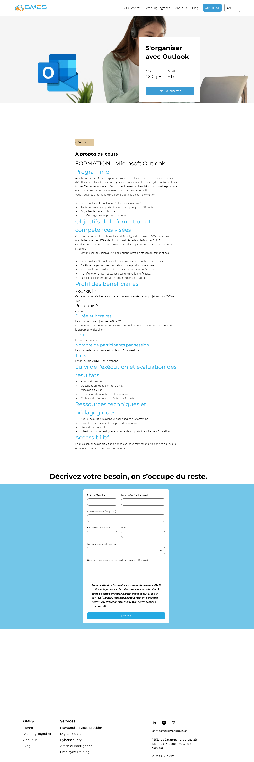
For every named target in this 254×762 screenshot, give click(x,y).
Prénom (97, 495)
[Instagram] (174, 723)
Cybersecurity (71, 740)
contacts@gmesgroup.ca (169, 730)
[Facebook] (164, 723)
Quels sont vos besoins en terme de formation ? (118, 559)
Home (28, 728)
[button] (132, 8)
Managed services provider (72, 728)
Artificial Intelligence (72, 746)
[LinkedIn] (154, 723)
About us (30, 740)
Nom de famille (135, 495)
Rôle (123, 527)
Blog (27, 746)
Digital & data (70, 734)
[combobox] (126, 550)
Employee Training (72, 752)
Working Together (35, 734)
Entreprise (98, 527)
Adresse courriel (101, 511)
